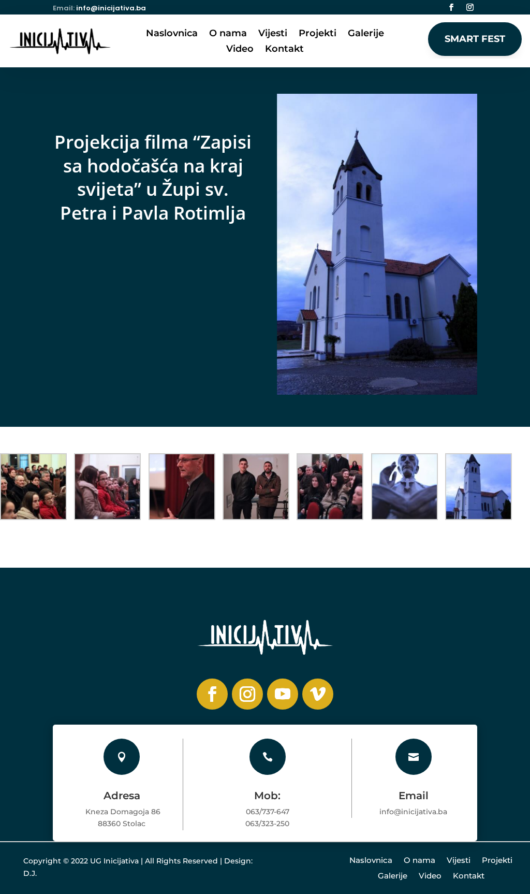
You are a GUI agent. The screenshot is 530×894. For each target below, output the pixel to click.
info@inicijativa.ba (111, 8)
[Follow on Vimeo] (317, 694)
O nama (228, 34)
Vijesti (272, 34)
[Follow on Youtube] (282, 694)
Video (240, 49)
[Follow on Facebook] (451, 7)
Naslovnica (172, 34)
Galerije (366, 34)
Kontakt (284, 49)
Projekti (317, 34)
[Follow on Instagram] (470, 7)
